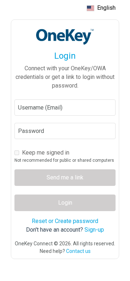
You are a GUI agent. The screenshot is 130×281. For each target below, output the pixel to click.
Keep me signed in (45, 152)
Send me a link (65, 177)
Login (65, 202)
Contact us (78, 251)
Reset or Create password (65, 221)
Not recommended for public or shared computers (64, 160)
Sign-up (94, 229)
